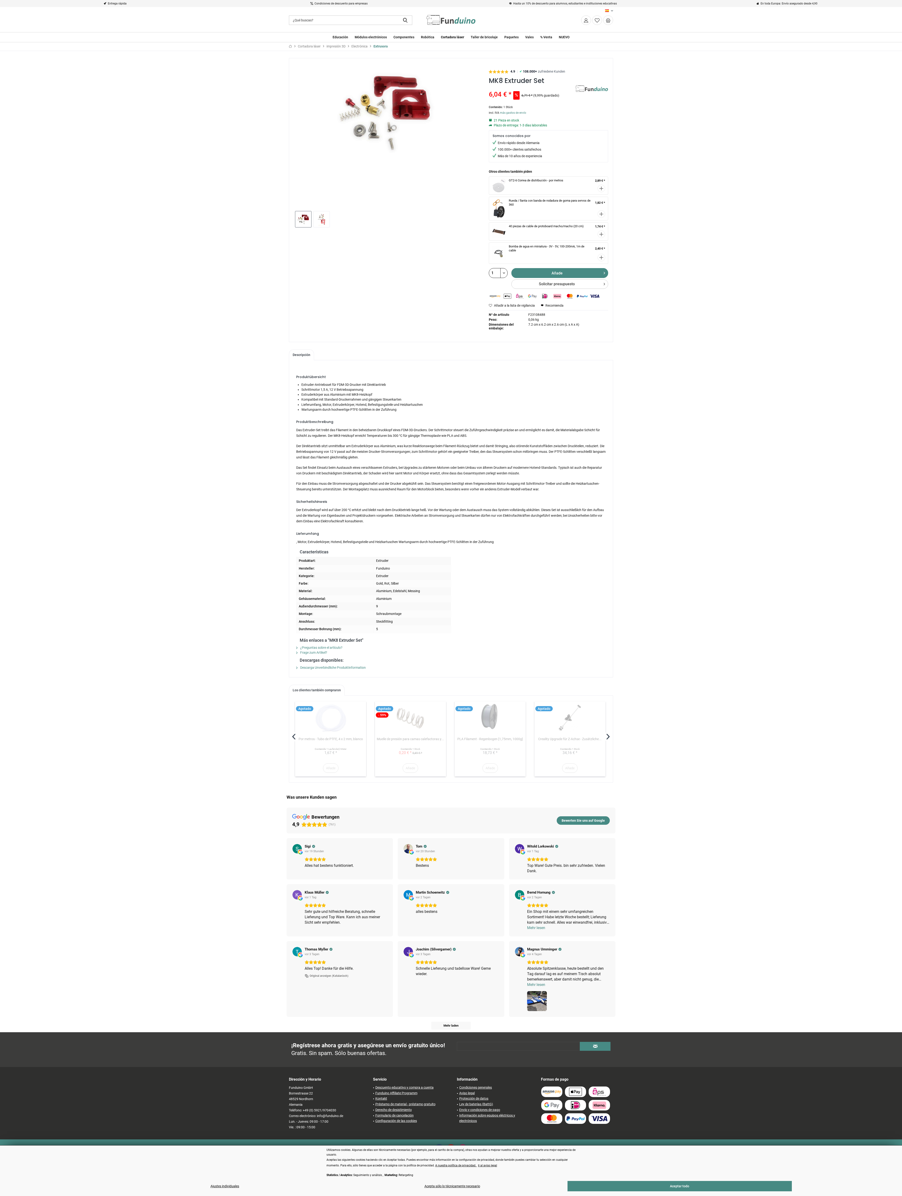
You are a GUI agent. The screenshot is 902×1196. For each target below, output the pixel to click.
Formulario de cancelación (394, 1115)
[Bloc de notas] (597, 20)
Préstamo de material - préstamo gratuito (405, 1104)
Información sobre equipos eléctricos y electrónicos (487, 1118)
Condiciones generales (475, 1087)
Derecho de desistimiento (393, 1110)
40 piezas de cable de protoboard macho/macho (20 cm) (546, 226)
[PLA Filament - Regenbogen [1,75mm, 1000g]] (490, 717)
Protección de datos (473, 1098)
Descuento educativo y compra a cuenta (404, 1087)
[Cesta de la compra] (608, 20)
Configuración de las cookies (396, 1121)
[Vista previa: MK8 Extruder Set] (303, 219)
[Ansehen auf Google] (297, 848)
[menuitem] (608, 20)
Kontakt (381, 1098)
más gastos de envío (513, 112)
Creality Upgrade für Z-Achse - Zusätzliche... (570, 739)
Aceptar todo (679, 1186)
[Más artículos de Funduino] (591, 93)
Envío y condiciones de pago (479, 1110)
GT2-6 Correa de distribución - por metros (536, 180)
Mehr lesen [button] (536, 928)
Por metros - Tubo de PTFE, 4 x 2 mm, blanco (331, 739)
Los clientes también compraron (317, 690)
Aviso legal (467, 1093)
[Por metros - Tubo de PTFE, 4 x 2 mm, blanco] (330, 717)
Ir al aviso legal (487, 1165)
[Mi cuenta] (586, 20)
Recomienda (554, 305)
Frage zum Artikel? (313, 652)
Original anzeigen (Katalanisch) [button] (329, 975)
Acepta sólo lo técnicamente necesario (452, 1186)
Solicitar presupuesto (557, 284)
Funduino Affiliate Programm (396, 1093)
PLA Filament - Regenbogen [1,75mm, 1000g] (490, 739)
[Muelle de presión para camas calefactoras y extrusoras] (410, 717)
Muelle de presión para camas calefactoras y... (410, 739)
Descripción (301, 355)
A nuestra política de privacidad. (456, 1165)
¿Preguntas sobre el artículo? (320, 647)
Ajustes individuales (224, 1186)
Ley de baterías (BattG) (476, 1104)
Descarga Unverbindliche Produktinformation (332, 667)
